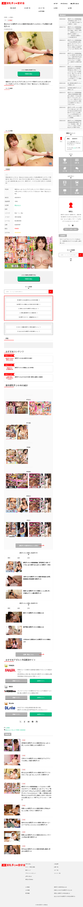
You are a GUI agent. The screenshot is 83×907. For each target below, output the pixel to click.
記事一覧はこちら (28, 654)
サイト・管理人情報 (30, 867)
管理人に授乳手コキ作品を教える (62, 893)
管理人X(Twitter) (29, 879)
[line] (32, 721)
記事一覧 (28, 8)
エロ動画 (7, 727)
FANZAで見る (28, 74)
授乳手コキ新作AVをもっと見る (28, 545)
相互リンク (28, 870)
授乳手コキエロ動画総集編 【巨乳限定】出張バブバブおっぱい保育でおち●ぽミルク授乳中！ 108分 (75, 21)
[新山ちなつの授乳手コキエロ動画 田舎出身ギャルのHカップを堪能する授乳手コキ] (28, 721)
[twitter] (20, 721)
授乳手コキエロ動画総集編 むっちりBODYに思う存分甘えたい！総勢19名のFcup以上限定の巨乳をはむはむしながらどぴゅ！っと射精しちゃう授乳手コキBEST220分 (75, 58)
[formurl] (72, 225)
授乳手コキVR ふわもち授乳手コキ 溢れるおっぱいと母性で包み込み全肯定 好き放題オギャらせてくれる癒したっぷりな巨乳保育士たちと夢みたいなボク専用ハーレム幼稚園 (75, 112)
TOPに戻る (28, 864)
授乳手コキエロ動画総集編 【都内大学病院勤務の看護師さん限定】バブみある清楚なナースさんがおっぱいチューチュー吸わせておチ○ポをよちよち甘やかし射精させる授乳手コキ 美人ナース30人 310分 (75, 98)
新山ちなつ (18, 205)
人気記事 (14, 8)
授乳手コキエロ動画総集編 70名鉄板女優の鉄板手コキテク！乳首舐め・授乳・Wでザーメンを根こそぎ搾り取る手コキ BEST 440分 (74, 124)
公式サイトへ (40, 680)
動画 (56, 8)
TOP (56, 3)
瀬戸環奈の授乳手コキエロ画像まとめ (33, 627)
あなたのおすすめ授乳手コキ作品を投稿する (64, 896)
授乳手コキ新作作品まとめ (60, 887)
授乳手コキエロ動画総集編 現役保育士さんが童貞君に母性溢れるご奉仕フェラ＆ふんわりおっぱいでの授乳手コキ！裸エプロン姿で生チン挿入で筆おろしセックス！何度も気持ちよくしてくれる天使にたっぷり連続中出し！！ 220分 (74, 73)
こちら (74, 147)
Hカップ (13, 730)
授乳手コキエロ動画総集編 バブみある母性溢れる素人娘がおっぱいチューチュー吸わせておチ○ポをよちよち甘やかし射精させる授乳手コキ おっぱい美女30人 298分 (75, 45)
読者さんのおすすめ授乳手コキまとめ (63, 890)
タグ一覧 (42, 8)
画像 (71, 8)
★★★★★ (22, 730)
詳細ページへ (16, 680)
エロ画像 (27, 890)
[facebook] (24, 721)
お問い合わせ (75, 3)
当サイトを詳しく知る (71, 229)
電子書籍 (42, 11)
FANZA (17, 730)
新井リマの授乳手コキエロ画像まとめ (33, 613)
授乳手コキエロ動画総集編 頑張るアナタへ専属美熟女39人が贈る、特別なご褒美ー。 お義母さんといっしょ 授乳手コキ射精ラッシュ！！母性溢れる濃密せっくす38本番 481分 (75, 32)
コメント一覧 (57, 873)
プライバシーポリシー (30, 873)
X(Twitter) (64, 3)
